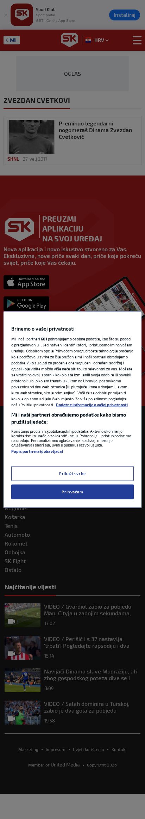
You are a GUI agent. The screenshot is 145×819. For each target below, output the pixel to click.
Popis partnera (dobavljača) (37, 451)
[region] (72, 409)
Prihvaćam (72, 491)
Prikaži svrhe (72, 473)
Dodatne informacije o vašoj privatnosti (92, 404)
